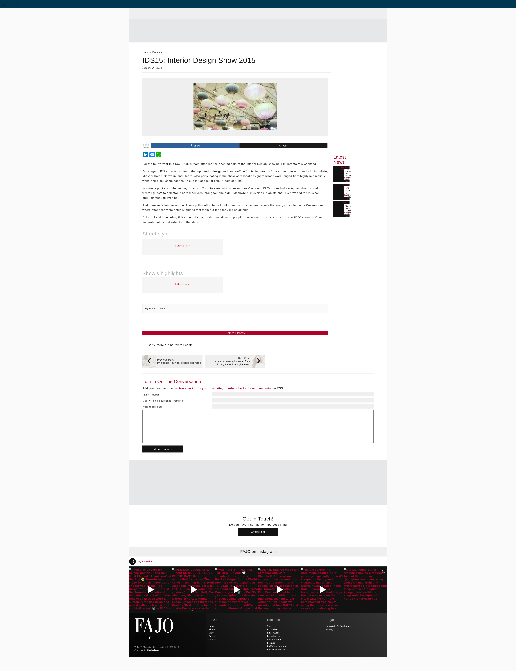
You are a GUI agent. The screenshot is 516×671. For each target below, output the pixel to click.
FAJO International (277, 646)
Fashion (271, 643)
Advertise (214, 636)
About (212, 629)
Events (156, 52)
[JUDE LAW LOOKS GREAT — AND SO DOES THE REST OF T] (193, 589)
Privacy (330, 629)
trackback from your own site (200, 388)
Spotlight (272, 626)
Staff (211, 632)
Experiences (273, 636)
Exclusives (273, 629)
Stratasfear (152, 650)
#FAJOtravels (274, 639)
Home (145, 52)
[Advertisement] (258, 30)
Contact (213, 639)
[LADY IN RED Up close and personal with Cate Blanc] (279, 589)
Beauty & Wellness (277, 649)
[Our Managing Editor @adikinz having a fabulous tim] (365, 589)
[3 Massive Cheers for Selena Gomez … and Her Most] (150, 589)
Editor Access (274, 632)
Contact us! (258, 531)
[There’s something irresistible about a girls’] (322, 589)
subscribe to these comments (249, 388)
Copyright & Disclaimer (338, 626)
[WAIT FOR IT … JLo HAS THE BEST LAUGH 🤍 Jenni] (236, 589)
